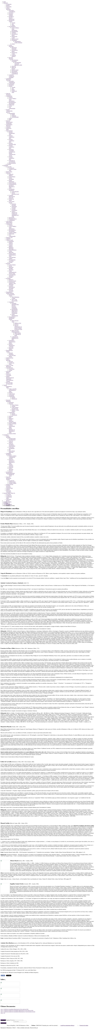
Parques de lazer (12, 280)
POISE (13, 114)
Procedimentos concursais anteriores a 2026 (18, 64)
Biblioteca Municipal (11, 248)
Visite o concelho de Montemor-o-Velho (12, 390)
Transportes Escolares (14, 207)
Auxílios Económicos (14, 209)
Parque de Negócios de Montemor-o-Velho (12, 461)
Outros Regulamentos (15, 315)
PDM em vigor (17, 323)
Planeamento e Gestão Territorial (18, 42)
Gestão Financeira (11, 46)
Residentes (5, 165)
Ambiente (8, 238)
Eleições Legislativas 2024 (11, 147)
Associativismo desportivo (12, 275)
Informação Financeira (14, 48)
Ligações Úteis (9, 488)
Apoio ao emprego (11, 441)
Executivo (11, 12)
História (8, 5)
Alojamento (11, 395)
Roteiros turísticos (11, 243)
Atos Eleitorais (9, 130)
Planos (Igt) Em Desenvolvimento (15, 331)
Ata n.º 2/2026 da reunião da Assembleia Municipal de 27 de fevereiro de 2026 (18, 1011)
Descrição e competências (12, 82)
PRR (10, 119)
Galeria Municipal (11, 252)
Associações (11, 369)
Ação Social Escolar (11, 202)
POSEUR (14, 115)
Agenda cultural (12, 422)
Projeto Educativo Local (15, 193)
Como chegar (12, 393)
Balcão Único (9, 171)
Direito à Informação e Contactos (12, 345)
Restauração (14, 398)
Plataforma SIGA (13, 218)
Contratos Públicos (14, 55)
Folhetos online (12, 482)
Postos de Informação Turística (8, 478)
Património (11, 241)
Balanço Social (15, 39)
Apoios (10, 370)
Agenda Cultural (12, 232)
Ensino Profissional (11, 181)
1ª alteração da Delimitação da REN (15, 338)
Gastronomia (12, 396)
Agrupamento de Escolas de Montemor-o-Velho (12, 186)
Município (5, 3)
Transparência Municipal (9, 125)
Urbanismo (11, 302)
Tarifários (14, 32)
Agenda (13, 22)
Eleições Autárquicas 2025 (11, 137)
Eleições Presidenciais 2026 (12, 133)
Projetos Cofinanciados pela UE (9, 111)
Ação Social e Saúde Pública (9, 222)
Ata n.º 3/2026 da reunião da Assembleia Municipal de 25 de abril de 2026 (17, 1010)
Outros (13, 43)
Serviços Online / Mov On (9, 493)
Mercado (11, 361)
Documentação (12, 26)
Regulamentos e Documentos (12, 103)
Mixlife (39, 1027)
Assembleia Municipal (8, 79)
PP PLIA (16, 324)
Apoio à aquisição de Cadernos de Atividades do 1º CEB (15, 214)
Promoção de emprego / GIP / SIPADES (12, 283)
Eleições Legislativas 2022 (11, 158)
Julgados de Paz (9, 357)
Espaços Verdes (12, 433)
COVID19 (8, 164)
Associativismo (9, 367)
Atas (13, 24)
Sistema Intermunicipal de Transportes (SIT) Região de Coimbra (10, 379)
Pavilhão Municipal (11, 269)
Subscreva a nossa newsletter (7, 1021)
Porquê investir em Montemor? (12, 439)
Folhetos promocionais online (12, 426)
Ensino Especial (12, 182)
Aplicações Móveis (8, 500)
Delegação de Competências (15, 73)
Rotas (10, 417)
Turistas (5, 385)
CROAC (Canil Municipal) (9, 366)
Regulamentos (15, 31)
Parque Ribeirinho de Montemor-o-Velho (12, 430)
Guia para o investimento (11, 448)
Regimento (11, 84)
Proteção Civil (9, 237)
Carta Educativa (15, 191)
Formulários (14, 40)
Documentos (14, 71)
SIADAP (14, 66)
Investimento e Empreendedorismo (10, 472)
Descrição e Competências (12, 11)
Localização (8, 4)
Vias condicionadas (12, 108)
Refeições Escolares (14, 204)
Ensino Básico (12, 176)
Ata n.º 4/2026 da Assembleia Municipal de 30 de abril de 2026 (14, 1009)
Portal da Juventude (11, 290)
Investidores (6, 434)
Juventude (8, 278)
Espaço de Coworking (8, 374)
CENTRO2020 (15, 117)
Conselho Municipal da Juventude (12, 287)
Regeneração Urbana (12, 295)
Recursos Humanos (11, 58)
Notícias (11, 97)
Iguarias (13, 397)
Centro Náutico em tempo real (15, 408)
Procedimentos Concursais (15, 60)
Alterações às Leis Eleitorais (12, 161)
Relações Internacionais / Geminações (9, 122)
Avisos (10, 106)
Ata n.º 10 (3, 1013)
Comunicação (9, 96)
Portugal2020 (12, 113)
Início (4, 1)
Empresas (11, 467)
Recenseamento (12, 163)
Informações (11, 217)
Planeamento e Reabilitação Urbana (12, 318)
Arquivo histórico (11, 245)
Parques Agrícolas (11, 465)
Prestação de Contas (14, 37)
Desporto (8, 263)
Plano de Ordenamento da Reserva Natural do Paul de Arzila (18, 327)
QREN (10, 118)
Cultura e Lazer (9, 240)
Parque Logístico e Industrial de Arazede (12, 457)
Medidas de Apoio (11, 475)
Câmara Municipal (8, 8)
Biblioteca (11, 279)
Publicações (11, 104)
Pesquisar (3, 1020)
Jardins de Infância (11, 175)
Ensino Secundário (11, 178)
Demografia (8, 6)
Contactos (8, 127)
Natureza (11, 416)
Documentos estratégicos (11, 189)
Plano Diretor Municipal (12, 451)
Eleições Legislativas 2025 (11, 140)
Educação (8, 173)
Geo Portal (8, 494)
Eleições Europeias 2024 (12, 144)
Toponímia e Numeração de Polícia (12, 342)
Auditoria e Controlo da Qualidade (11, 76)
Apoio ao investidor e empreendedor (12, 445)
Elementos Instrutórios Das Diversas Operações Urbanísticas (15, 306)
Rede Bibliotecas (12, 249)
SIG (10, 449)
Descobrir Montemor (8, 400)
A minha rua (9, 495)
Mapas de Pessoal (14, 68)
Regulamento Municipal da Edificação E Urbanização (15, 311)
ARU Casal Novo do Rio (14, 300)
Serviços (11, 470)
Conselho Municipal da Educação (12, 196)
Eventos (10, 262)
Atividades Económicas (8, 454)
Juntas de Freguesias (8, 94)
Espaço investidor (8, 436)
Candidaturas (12, 220)
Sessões (10, 86)
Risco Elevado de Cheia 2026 (9, 383)
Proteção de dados (84, 1025)
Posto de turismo (12, 423)
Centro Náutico (12, 264)
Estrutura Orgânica (11, 15)
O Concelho (8, 166)
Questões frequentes (8, 486)
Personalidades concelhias (12, 260)
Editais (13, 25)
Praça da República (11, 353)
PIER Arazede (17, 333)
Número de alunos (11, 199)
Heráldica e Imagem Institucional (11, 18)
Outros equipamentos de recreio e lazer (12, 272)
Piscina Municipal (11, 266)
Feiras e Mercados (8, 359)
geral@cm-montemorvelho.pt (67, 1025)
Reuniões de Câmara (11, 21)
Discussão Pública (11, 348)
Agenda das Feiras (11, 363)
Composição (11, 83)
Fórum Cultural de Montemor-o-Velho (12, 255)
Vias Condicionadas (12, 235)
